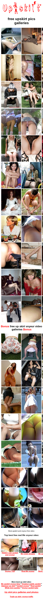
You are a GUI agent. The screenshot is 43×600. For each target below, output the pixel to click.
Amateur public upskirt (31, 584)
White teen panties (12, 588)
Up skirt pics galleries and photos (21, 592)
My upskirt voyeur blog (10, 584)
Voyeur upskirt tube (30, 588)
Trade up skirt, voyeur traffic (21, 597)
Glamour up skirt (8, 586)
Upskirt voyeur (23, 586)
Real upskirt (36, 586)
